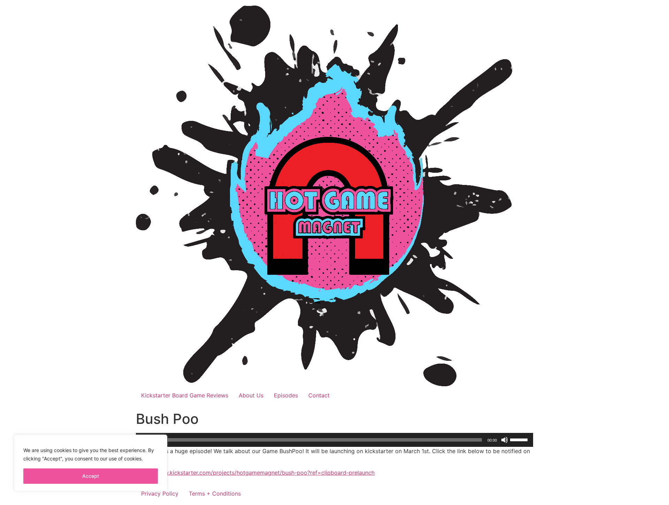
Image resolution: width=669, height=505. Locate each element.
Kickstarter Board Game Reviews (184, 395)
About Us (251, 395)
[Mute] (504, 439)
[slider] (520, 439)
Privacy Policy (159, 493)
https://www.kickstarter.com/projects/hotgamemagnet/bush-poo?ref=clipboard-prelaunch (255, 472)
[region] (90, 463)
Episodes (286, 395)
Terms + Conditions (215, 493)
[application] (334, 440)
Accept (90, 476)
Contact (319, 395)
